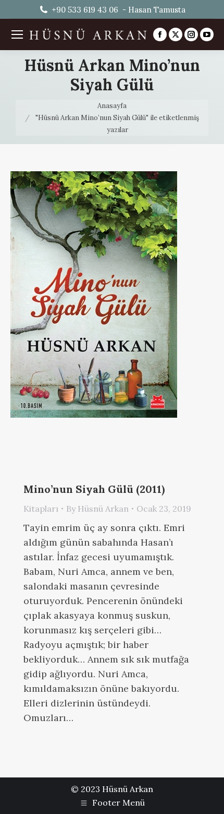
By (97, 508)
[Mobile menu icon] (17, 34)
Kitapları (40, 508)
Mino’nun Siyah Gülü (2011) (94, 489)
